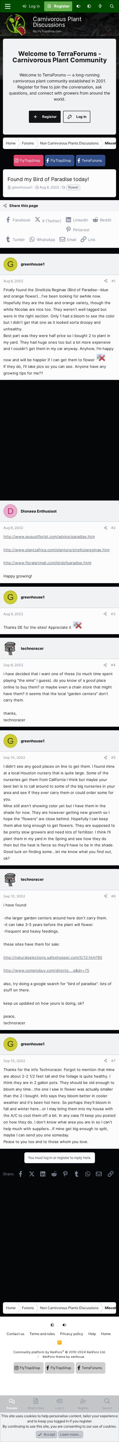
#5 (113, 757)
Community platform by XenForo (59, 1352)
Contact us (15, 1334)
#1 (113, 281)
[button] (89, 6)
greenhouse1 (22, 187)
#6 (113, 896)
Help (92, 1334)
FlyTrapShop (30, 160)
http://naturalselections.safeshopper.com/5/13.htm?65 (52, 957)
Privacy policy (71, 1334)
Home (106, 1334)
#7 (113, 1061)
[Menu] (7, 6)
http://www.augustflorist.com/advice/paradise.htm (49, 536)
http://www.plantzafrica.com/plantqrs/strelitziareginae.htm (56, 549)
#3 (113, 614)
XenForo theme (53, 1357)
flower (73, 187)
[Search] (112, 6)
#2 (113, 528)
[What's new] (100, 6)
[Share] (105, 281)
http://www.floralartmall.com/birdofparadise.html (47, 562)
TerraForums (92, 160)
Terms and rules (42, 1334)
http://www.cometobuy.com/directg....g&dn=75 (46, 970)
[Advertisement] (59, 440)
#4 (113, 665)
